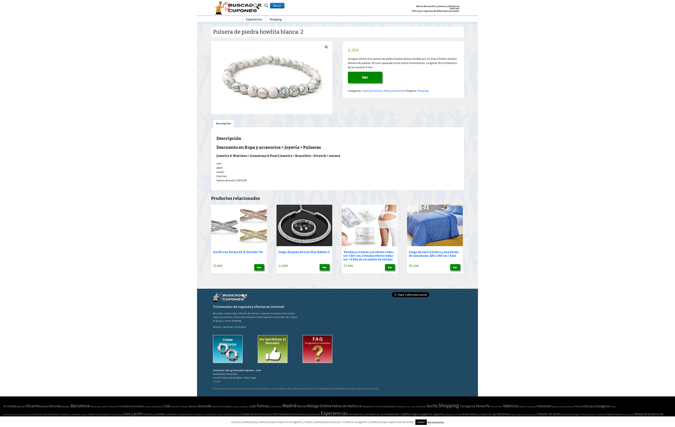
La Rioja (235, 406)
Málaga (313, 405)
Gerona (192, 406)
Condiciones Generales (225, 374)
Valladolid (544, 406)
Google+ (217, 381)
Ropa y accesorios (394, 90)
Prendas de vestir (548, 414)
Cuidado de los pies (230, 414)
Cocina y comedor (154, 414)
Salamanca (401, 406)
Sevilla (432, 405)
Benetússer (95, 406)
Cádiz (167, 406)
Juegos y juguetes (421, 414)
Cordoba (138, 406)
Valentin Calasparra (527, 406)
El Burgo (184, 406)
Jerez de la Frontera (222, 406)
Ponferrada (378, 406)
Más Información (435, 422)
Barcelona (80, 406)
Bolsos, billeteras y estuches (67, 414)
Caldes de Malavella (110, 406)
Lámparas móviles (453, 414)
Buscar (277, 5)
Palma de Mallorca (346, 405)
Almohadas (38, 414)
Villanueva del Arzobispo (563, 406)
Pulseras (377, 90)
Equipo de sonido (313, 414)
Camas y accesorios (98, 414)
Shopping (276, 19)
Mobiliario (503, 414)
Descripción (223, 123)
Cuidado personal (250, 414)
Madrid (289, 406)
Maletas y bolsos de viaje (483, 414)
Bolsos (50, 414)
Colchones (171, 414)
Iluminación (393, 414)
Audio (45, 414)
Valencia (510, 406)
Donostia (175, 406)
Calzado (84, 414)
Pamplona (367, 406)
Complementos (184, 414)
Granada (204, 406)
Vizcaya (588, 406)
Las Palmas (259, 405)
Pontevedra (389, 406)
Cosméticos (197, 414)
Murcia (301, 406)
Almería (44, 406)
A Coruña (10, 406)
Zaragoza (602, 406)
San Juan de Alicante (416, 406)
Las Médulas (244, 407)
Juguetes (438, 414)
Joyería (366, 90)
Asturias (55, 406)
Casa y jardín (133, 413)
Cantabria (125, 406)
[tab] (223, 123)
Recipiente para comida (625, 414)
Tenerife (482, 405)
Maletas (466, 414)
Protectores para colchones (593, 414)
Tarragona (467, 406)
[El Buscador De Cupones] (238, 7)
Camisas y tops (116, 414)
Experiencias (254, 19)
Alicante (32, 405)
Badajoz (66, 406)
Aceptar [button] (421, 422)
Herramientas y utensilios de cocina (367, 414)
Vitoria (578, 406)
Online (325, 406)
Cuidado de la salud (213, 414)
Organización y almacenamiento (523, 414)
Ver (365, 77)
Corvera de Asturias (153, 406)
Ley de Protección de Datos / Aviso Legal (234, 377)
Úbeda (613, 407)
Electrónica (300, 414)
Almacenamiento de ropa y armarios (18, 414)
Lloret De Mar (276, 406)
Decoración (267, 414)
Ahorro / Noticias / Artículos (229, 327)
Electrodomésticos (284, 414)
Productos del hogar (570, 414)
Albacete (21, 406)
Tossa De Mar (496, 406)
